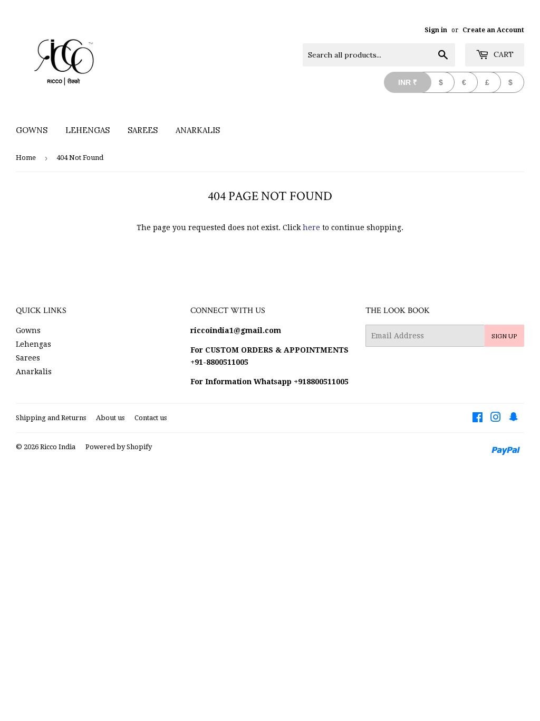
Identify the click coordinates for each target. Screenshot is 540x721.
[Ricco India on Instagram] (495, 418)
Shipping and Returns (51, 418)
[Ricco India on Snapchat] (513, 418)
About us (110, 418)
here (311, 227)
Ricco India (57, 447)
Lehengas (87, 130)
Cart (502, 54)
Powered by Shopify (118, 447)
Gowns (31, 130)
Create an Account (493, 30)
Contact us (150, 418)
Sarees (143, 130)
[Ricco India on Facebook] (477, 418)
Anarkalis (198, 130)
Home (26, 158)
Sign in (436, 30)
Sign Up (504, 336)
